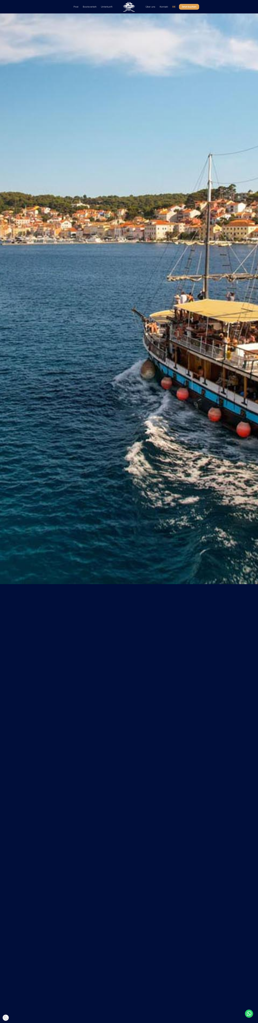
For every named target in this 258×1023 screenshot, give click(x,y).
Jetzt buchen (189, 7)
